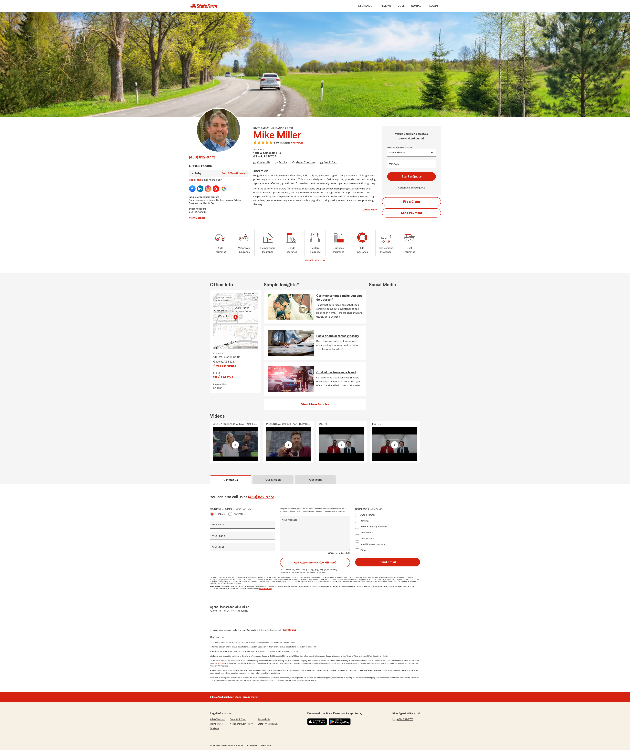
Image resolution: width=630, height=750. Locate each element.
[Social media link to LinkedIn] (200, 188)
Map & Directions (226, 366)
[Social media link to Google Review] (223, 188)
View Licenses (197, 218)
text (199, 179)
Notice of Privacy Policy (241, 724)
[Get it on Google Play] (340, 721)
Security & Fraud (238, 719)
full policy (222, 663)
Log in (433, 6)
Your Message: (290, 520)
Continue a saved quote (411, 187)
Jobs (401, 6)
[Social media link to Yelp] (216, 188)
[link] (204, 6)
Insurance (365, 6)
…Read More (369, 209)
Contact (417, 6)
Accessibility (264, 719)
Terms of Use (216, 724)
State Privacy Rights (268, 724)
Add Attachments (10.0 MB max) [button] (315, 562)
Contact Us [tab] (230, 479)
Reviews (385, 6)
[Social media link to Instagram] (208, 188)
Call (191, 179)
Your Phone (239, 514)
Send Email (388, 562)
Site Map (214, 728)
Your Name (218, 524)
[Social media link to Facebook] (192, 188)
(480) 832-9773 (202, 157)
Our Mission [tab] (273, 479)
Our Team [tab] (315, 479)
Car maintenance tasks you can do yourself (339, 297)
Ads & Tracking (217, 719)
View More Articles (315, 404)
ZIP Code (394, 164)
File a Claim (411, 201)
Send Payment (411, 213)
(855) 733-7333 (265, 588)
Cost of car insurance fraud (336, 372)
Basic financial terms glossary (337, 336)
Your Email (220, 514)
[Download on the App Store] (317, 721)
